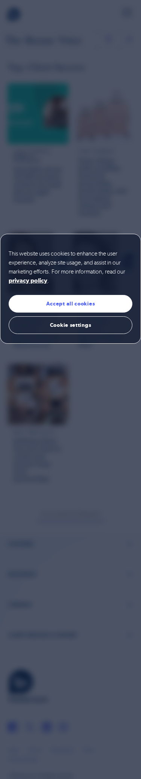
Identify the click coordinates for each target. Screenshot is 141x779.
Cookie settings (70, 325)
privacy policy (28, 281)
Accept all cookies (70, 304)
